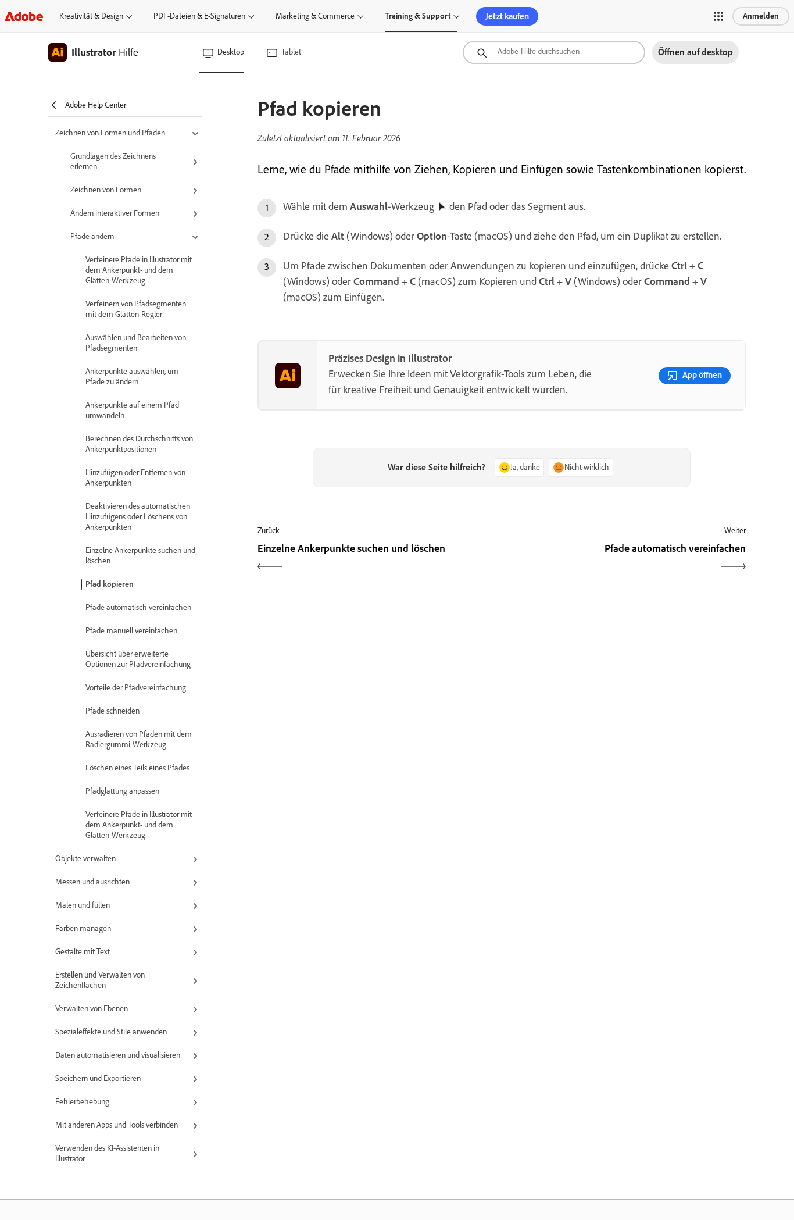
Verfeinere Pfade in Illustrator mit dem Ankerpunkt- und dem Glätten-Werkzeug (138, 270)
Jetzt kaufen (507, 16)
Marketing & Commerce (315, 16)
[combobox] (554, 52)
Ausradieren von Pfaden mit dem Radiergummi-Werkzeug (138, 739)
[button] (718, 16)
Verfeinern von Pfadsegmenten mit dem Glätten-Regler (135, 309)
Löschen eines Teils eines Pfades (137, 768)
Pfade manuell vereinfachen (131, 631)
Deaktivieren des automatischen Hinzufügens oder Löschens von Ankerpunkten (137, 516)
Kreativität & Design (91, 16)
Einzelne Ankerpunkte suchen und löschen (140, 555)
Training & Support (417, 16)
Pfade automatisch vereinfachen (138, 607)
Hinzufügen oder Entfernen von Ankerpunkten (135, 478)
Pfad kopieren (109, 584)
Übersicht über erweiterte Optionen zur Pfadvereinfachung (138, 659)
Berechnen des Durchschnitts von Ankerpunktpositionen (139, 444)
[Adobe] (24, 16)
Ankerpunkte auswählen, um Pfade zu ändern (131, 376)
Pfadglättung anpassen (122, 791)
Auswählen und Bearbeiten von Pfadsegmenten (135, 343)
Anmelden (761, 16)
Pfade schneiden (112, 711)
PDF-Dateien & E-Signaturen (199, 16)
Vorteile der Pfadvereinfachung (135, 688)
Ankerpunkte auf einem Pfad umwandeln (132, 410)
